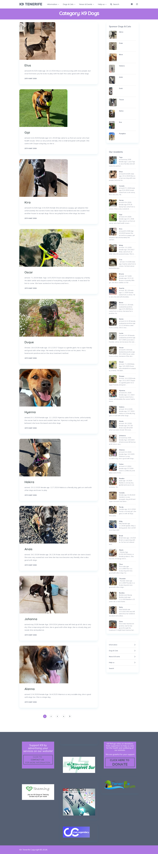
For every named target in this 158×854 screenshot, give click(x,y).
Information (52, 4)
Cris (120, 260)
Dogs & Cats (68, 4)
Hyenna (30, 412)
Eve (120, 122)
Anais (28, 549)
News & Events (85, 4)
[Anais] (43, 525)
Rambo (121, 478)
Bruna (121, 274)
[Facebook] (131, 4)
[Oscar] (51, 248)
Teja (120, 157)
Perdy (121, 507)
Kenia (121, 319)
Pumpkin (122, 134)
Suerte (121, 288)
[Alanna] (43, 664)
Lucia (121, 333)
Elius (28, 65)
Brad (121, 536)
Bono (121, 302)
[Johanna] (43, 594)
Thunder (122, 579)
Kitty (121, 521)
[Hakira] (40, 457)
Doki (121, 88)
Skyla (121, 550)
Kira (28, 202)
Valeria (122, 66)
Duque (29, 342)
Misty (121, 245)
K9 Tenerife (30, 4)
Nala (121, 607)
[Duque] (51, 318)
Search (116, 4)
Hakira (29, 482)
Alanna (30, 689)
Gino (121, 621)
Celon (121, 464)
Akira (121, 32)
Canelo (122, 186)
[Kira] (43, 178)
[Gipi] (43, 108)
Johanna (31, 619)
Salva (121, 111)
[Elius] (37, 41)
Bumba (121, 593)
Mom (121, 54)
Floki (121, 43)
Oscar (29, 272)
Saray (121, 200)
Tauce (121, 100)
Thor (121, 564)
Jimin (121, 77)
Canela (122, 493)
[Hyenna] (40, 388)
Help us (101, 4)
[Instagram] (137, 4)
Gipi (27, 132)
